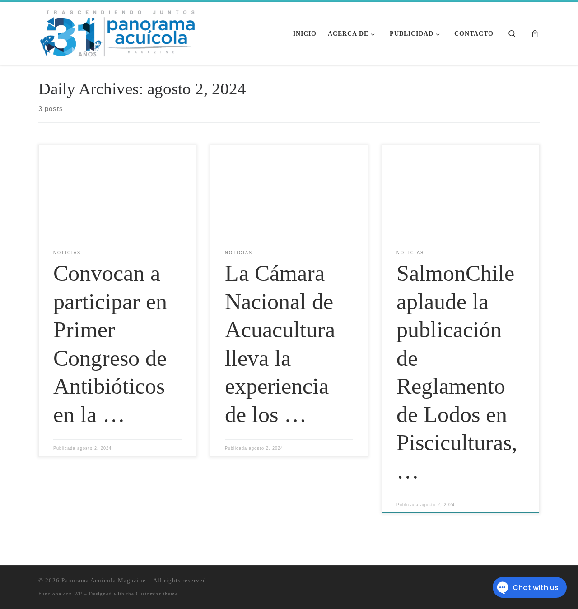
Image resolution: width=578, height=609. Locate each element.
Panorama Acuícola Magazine (103, 580)
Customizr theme (157, 593)
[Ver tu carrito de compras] (534, 33)
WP (78, 593)
